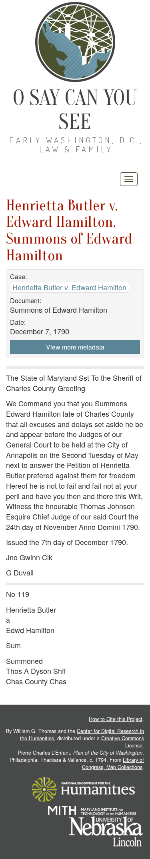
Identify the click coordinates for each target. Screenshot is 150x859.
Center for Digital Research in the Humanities (82, 734)
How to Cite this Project (115, 719)
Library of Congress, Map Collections (113, 763)
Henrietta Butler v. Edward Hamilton (69, 287)
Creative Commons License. (122, 742)
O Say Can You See (75, 110)
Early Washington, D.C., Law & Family (76, 144)
